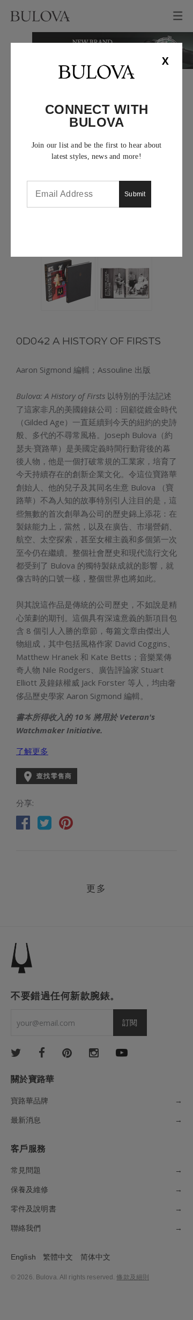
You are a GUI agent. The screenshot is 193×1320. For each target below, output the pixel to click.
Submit (135, 194)
